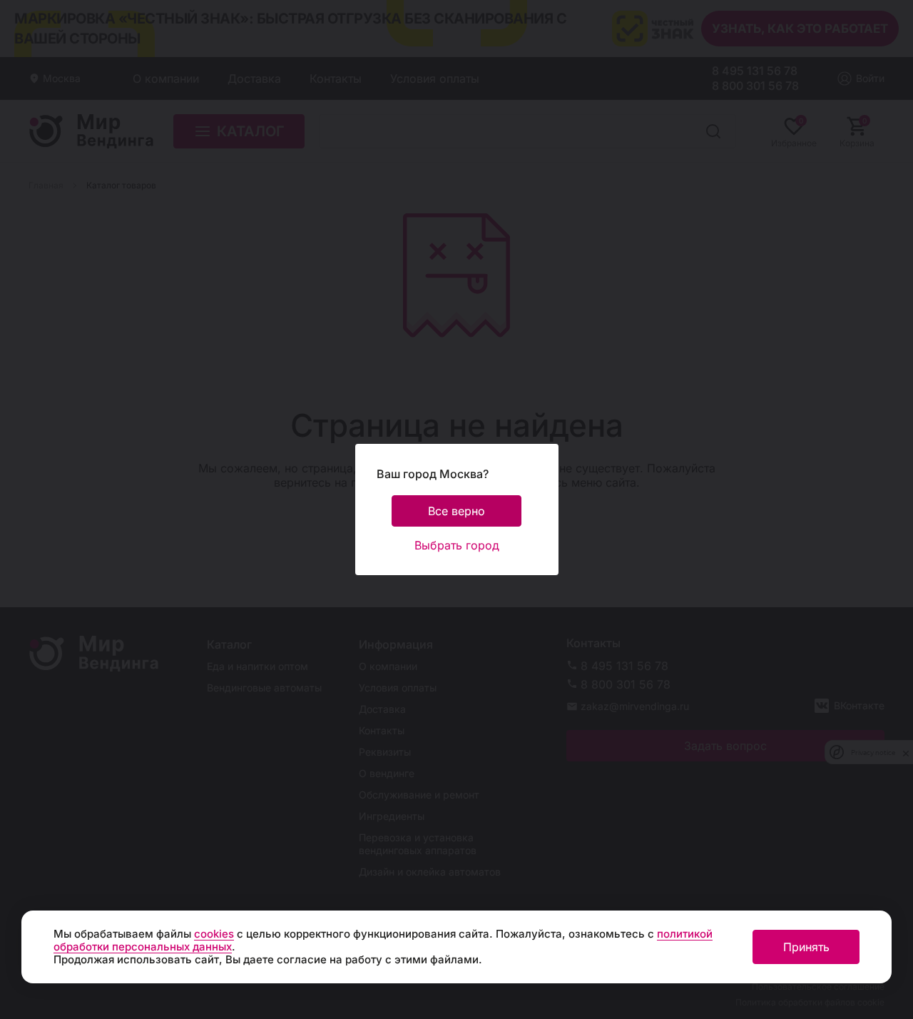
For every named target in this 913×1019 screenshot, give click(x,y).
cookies (214, 934)
